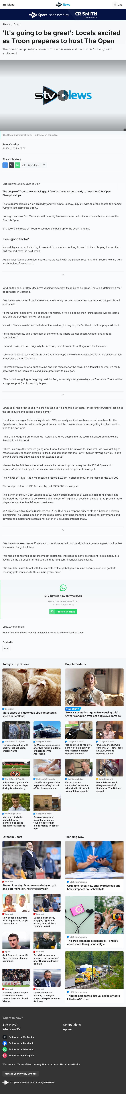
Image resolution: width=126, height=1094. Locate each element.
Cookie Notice (72, 1064)
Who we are (8, 1064)
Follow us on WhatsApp (21, 1049)
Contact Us (57, 1064)
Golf (6, 648)
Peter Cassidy (10, 144)
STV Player (10, 1024)
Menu (10, 4)
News (6, 24)
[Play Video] (63, 95)
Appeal (67, 1029)
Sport (17, 24)
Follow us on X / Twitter (21, 1037)
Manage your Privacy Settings (21, 1073)
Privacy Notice (41, 1064)
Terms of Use (24, 1064)
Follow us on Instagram (21, 1055)
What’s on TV (11, 1029)
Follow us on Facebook (21, 1043)
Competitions (72, 1024)
